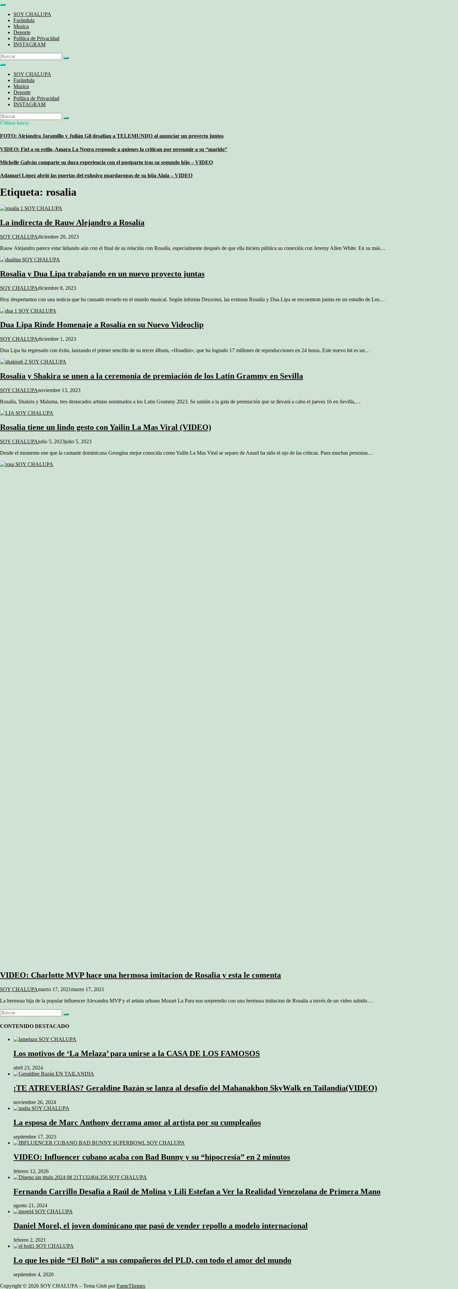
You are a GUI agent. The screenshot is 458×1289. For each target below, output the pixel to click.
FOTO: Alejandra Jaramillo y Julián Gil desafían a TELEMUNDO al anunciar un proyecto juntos (112, 136)
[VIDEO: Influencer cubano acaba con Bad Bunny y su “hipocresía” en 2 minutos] (99, 1143)
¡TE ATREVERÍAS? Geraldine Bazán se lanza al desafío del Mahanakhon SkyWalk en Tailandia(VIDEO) (195, 1088)
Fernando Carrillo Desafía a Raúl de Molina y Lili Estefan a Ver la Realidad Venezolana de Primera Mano (197, 1191)
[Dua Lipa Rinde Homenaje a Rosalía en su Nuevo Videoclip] (28, 311)
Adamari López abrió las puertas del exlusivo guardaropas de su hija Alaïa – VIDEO (96, 175)
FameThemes (131, 1286)
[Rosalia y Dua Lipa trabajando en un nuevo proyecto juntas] (30, 259)
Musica (21, 26)
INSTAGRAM (29, 44)
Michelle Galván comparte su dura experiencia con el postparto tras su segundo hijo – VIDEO (106, 162)
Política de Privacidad (36, 38)
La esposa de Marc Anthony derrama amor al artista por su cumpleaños (137, 1122)
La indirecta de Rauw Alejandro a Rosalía (72, 222)
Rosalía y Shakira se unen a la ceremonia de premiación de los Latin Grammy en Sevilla (151, 376)
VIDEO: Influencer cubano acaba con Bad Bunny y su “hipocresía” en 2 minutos (151, 1157)
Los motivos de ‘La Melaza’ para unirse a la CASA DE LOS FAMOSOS (136, 1053)
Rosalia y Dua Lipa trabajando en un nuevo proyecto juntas (102, 273)
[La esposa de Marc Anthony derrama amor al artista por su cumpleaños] (41, 1108)
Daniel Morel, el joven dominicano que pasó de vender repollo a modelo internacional (160, 1225)
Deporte (22, 32)
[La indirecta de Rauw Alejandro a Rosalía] (31, 208)
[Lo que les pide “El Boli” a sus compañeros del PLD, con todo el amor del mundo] (43, 1246)
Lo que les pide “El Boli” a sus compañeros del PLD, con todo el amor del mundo (152, 1260)
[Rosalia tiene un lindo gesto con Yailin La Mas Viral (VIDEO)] (26, 413)
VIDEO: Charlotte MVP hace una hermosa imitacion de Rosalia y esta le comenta (140, 975)
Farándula (24, 20)
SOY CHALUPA (32, 14)
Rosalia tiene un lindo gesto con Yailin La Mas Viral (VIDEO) (105, 427)
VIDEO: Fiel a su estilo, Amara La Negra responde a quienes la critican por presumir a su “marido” (113, 149)
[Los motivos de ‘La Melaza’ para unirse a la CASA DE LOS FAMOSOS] (44, 1039)
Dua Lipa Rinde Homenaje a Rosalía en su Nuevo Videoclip (102, 324)
